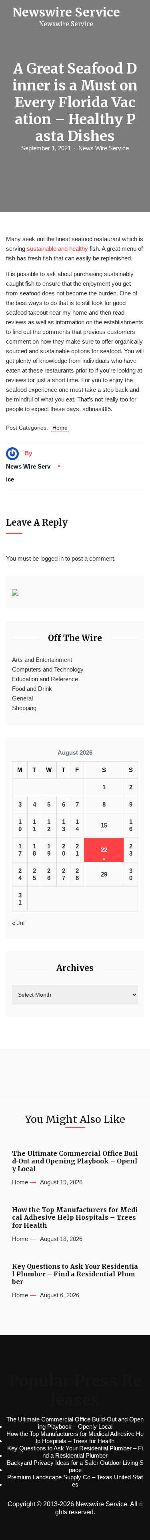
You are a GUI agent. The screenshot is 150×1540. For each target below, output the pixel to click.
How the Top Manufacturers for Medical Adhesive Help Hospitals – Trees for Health (75, 1217)
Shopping (24, 707)
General (22, 698)
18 (34, 850)
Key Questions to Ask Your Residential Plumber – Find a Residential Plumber (75, 1274)
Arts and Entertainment (42, 659)
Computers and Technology (48, 669)
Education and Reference (45, 679)
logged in (52, 558)
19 (48, 850)
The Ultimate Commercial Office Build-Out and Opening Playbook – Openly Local (75, 1161)
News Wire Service (103, 148)
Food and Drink (32, 688)
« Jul (18, 922)
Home (60, 427)
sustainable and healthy (57, 248)
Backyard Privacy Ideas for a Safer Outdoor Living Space (75, 1466)
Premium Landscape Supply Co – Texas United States (75, 1481)
